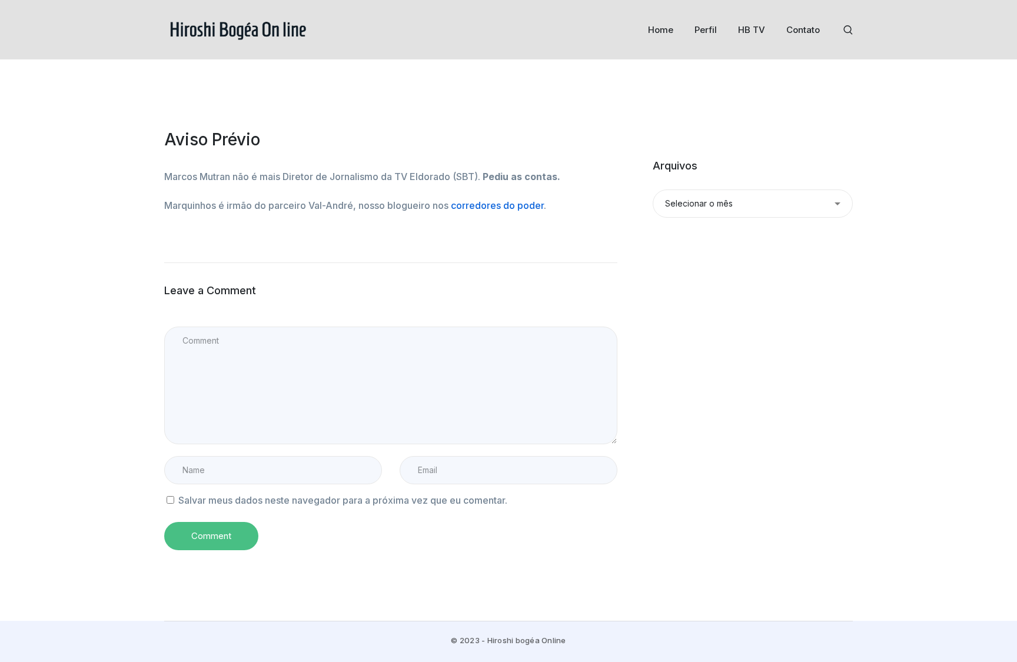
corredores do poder (497, 205)
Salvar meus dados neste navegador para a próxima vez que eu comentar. (342, 500)
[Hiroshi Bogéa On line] (237, 29)
